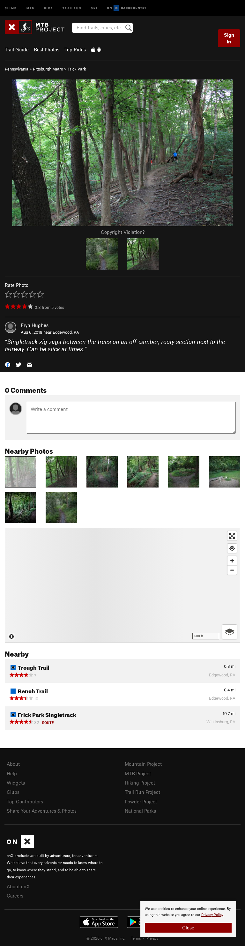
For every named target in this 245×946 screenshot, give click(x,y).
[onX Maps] (20, 846)
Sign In (229, 38)
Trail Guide (17, 49)
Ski (94, 8)
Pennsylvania (16, 68)
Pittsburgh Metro (48, 68)
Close (188, 927)
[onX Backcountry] (126, 8)
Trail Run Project (142, 792)
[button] (8, 364)
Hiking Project (140, 783)
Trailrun (72, 8)
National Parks (140, 811)
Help (12, 773)
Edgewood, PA (66, 332)
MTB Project (138, 773)
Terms (136, 938)
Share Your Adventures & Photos (42, 811)
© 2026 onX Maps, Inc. (105, 938)
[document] (188, 919)
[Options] (229, 632)
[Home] (38, 27)
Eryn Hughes (34, 325)
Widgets (16, 783)
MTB (30, 8)
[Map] (122, 585)
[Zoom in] (232, 560)
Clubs (13, 792)
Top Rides (75, 49)
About (13, 764)
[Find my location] (232, 548)
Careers (15, 895)
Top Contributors (25, 801)
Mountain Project (143, 764)
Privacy (152, 938)
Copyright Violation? (123, 232)
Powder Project (141, 801)
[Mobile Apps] (96, 49)
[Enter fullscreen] (232, 535)
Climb (11, 8)
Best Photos (46, 49)
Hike (48, 8)
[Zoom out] (232, 570)
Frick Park (77, 68)
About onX (18, 886)
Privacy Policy (212, 915)
